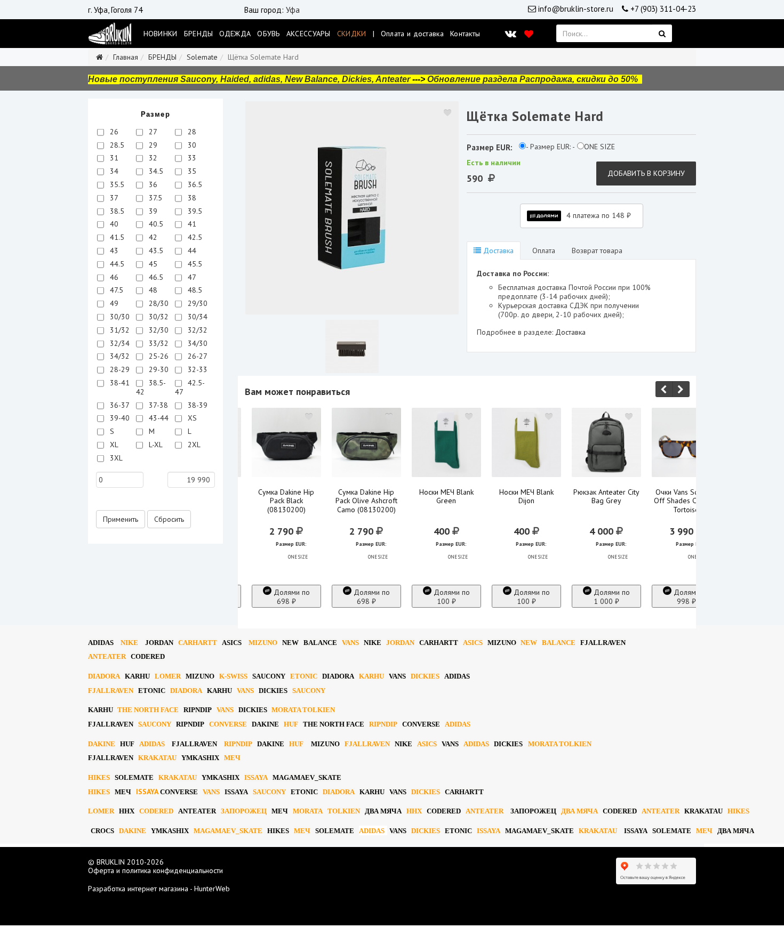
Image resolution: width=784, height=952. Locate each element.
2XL (193, 444)
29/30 (196, 303)
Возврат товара (597, 250)
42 (152, 237)
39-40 (119, 418)
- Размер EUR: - (550, 146)
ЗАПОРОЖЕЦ (244, 811)
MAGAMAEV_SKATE (307, 777)
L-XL (155, 444)
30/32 (158, 316)
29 (152, 145)
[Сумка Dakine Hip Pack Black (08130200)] (286, 442)
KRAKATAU (157, 758)
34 (113, 171)
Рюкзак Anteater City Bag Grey (606, 497)
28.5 (116, 145)
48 (152, 290)
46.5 (155, 277)
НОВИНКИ (160, 33)
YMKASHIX (200, 758)
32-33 (196, 369)
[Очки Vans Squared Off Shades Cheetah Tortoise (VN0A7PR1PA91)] (686, 442)
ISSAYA (256, 777)
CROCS (102, 831)
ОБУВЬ (268, 33)
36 (152, 184)
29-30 (158, 369)
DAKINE (265, 724)
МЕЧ (232, 758)
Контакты (465, 33)
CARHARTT (197, 643)
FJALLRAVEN (603, 643)
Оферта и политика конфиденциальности (155, 870)
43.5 (155, 250)
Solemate (202, 57)
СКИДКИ (351, 33)
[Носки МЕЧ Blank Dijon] (526, 442)
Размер (155, 114)
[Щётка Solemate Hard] (352, 207)
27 (152, 131)
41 (191, 224)
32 (152, 158)
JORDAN (400, 643)
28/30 (158, 303)
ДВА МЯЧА (383, 811)
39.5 (194, 211)
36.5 (194, 184)
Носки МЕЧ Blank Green (446, 497)
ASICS (232, 643)
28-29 (119, 369)
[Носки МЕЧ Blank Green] (446, 442)
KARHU (137, 676)
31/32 (119, 330)
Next (681, 389)
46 (113, 277)
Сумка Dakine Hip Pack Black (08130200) (286, 501)
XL (113, 444)
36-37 (119, 405)
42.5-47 (190, 387)
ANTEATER (107, 656)
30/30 (119, 316)
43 (113, 250)
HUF (291, 724)
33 (191, 158)
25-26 (158, 356)
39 (152, 211)
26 (113, 131)
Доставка (497, 250)
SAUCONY (268, 676)
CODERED (148, 656)
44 (191, 250)
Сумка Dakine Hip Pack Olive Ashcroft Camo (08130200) (366, 501)
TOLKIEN (343, 811)
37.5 (154, 198)
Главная (125, 57)
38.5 (116, 211)
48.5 (194, 290)
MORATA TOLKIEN (303, 710)
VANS (350, 643)
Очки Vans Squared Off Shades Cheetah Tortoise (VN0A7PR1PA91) (686, 505)
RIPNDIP (197, 710)
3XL (115, 458)
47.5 (115, 290)
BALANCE (320, 643)
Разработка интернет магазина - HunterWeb (159, 888)
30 (191, 145)
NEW (290, 643)
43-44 (158, 418)
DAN (159, 643)
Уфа (293, 10)
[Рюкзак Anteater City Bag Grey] (606, 442)
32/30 (158, 330)
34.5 (155, 171)
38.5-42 (151, 387)
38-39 (196, 405)
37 (113, 198)
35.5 (116, 184)
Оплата (542, 250)
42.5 (194, 237)
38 (191, 198)
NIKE (129, 643)
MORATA (308, 811)
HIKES (99, 777)
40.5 (155, 224)
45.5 (194, 264)
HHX (126, 811)
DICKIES (425, 676)
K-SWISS (233, 676)
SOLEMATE (134, 777)
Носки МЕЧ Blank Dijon (526, 497)
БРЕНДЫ (198, 33)
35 (191, 171)
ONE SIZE (599, 146)
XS (191, 418)
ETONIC (303, 676)
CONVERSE (228, 724)
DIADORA (104, 676)
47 (191, 277)
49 (113, 303)
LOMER (168, 676)
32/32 (196, 330)
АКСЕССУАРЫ (308, 33)
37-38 (157, 405)
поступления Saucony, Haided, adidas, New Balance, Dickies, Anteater (264, 79)
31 (113, 158)
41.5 (116, 237)
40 (113, 224)
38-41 (119, 383)
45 (152, 264)
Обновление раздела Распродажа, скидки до (532, 79)
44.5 (116, 264)
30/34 (196, 316)
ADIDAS (101, 643)
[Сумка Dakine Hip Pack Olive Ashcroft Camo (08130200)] (366, 442)
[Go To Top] (1, 929)
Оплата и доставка (412, 33)
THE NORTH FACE (148, 710)
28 (191, 131)
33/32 (158, 343)
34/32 (119, 356)
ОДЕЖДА (235, 33)
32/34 (119, 343)
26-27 (196, 356)
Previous (664, 389)
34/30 (196, 343)
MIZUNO (263, 643)
